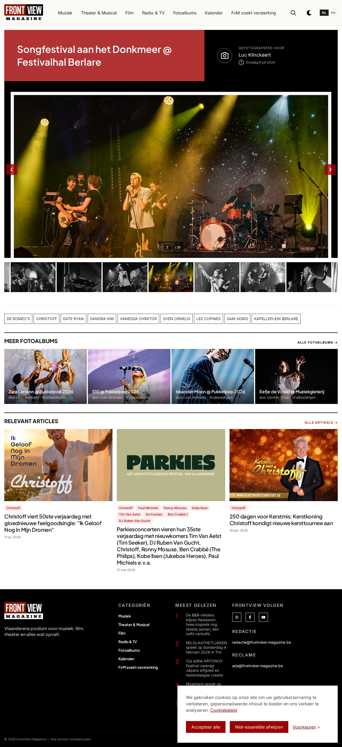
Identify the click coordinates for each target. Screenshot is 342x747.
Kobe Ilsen (200, 508)
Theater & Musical (133, 624)
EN (333, 13)
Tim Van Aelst (129, 514)
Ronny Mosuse (175, 508)
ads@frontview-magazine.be (257, 665)
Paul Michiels (148, 508)
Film (122, 633)
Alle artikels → (321, 422)
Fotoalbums (129, 650)
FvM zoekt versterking (138, 667)
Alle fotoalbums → (317, 342)
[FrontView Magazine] (23, 610)
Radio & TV (127, 641)
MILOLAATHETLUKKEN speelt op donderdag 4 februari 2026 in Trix (206, 647)
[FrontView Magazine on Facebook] (250, 617)
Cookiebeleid (223, 710)
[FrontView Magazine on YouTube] (263, 617)
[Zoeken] (293, 13)
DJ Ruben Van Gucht (134, 521)
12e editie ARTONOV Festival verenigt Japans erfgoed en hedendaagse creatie (204, 668)
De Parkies (154, 514)
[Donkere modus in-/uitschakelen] (309, 13)
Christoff (13, 508)
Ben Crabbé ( (178, 514)
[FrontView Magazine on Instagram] (236, 617)
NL (324, 13)
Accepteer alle (205, 727)
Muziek (124, 616)
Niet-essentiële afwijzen (259, 727)
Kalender (126, 658)
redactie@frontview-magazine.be (261, 642)
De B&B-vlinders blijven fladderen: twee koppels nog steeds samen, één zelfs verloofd (202, 624)
